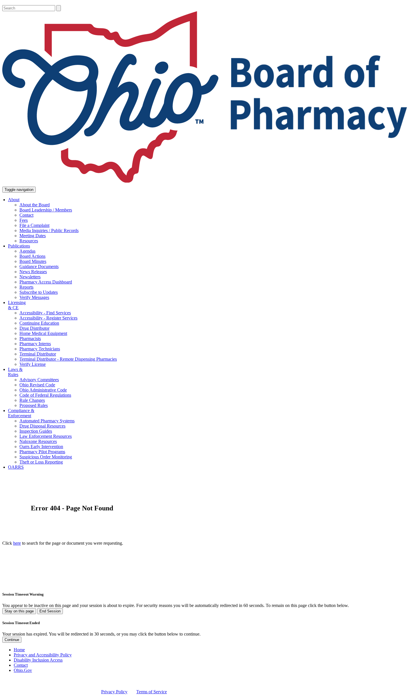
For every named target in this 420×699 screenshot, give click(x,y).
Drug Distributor (34, 328)
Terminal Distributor (37, 354)
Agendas (27, 251)
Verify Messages (34, 297)
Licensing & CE (17, 305)
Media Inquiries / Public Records (49, 230)
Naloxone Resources (38, 441)
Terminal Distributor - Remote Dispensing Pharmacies (68, 359)
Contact (26, 215)
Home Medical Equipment (43, 333)
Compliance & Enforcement (21, 413)
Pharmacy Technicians (39, 348)
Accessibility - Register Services (48, 317)
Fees (23, 220)
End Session (50, 611)
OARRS (16, 467)
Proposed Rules (33, 405)
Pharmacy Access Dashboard (45, 281)
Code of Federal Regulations (45, 395)
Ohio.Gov (23, 670)
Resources (28, 240)
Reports (26, 287)
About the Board (34, 204)
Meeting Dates (32, 235)
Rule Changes (32, 400)
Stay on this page (19, 611)
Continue (12, 640)
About (13, 199)
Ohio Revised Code (37, 384)
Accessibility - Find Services (45, 312)
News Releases (33, 271)
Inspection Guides (35, 431)
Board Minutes (32, 261)
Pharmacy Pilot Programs (42, 451)
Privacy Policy (114, 691)
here (17, 543)
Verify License (32, 364)
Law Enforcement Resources (45, 436)
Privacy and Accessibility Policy (43, 654)
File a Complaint (34, 225)
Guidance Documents (39, 266)
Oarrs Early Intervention (41, 446)
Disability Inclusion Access (38, 660)
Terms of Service (151, 691)
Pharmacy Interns (35, 343)
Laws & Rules (15, 372)
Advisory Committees (39, 379)
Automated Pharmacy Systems (47, 420)
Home (19, 649)
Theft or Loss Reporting (41, 462)
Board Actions (32, 256)
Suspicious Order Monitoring (45, 456)
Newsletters (30, 276)
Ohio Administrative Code (43, 390)
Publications (19, 245)
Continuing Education (39, 323)
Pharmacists (30, 338)
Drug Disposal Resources (42, 426)
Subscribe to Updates (38, 292)
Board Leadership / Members (45, 209)
